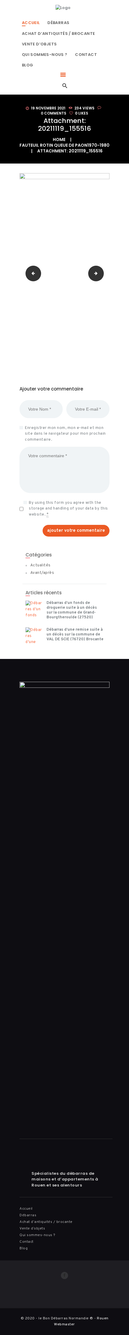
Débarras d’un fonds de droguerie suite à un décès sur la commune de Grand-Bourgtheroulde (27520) (71, 610)
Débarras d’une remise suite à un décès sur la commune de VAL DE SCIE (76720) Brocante (75, 634)
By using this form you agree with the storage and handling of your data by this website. (68, 509)
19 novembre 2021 (48, 108)
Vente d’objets (32, 1228)
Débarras (28, 1215)
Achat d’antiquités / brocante (46, 1222)
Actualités (40, 565)
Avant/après (42, 573)
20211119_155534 (102, 273)
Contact (27, 1241)
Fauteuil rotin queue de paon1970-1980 (65, 145)
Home (59, 139)
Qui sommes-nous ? (38, 1235)
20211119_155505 (31, 273)
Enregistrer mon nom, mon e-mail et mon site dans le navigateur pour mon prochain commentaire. (65, 434)
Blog (24, 1248)
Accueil (26, 1208)
